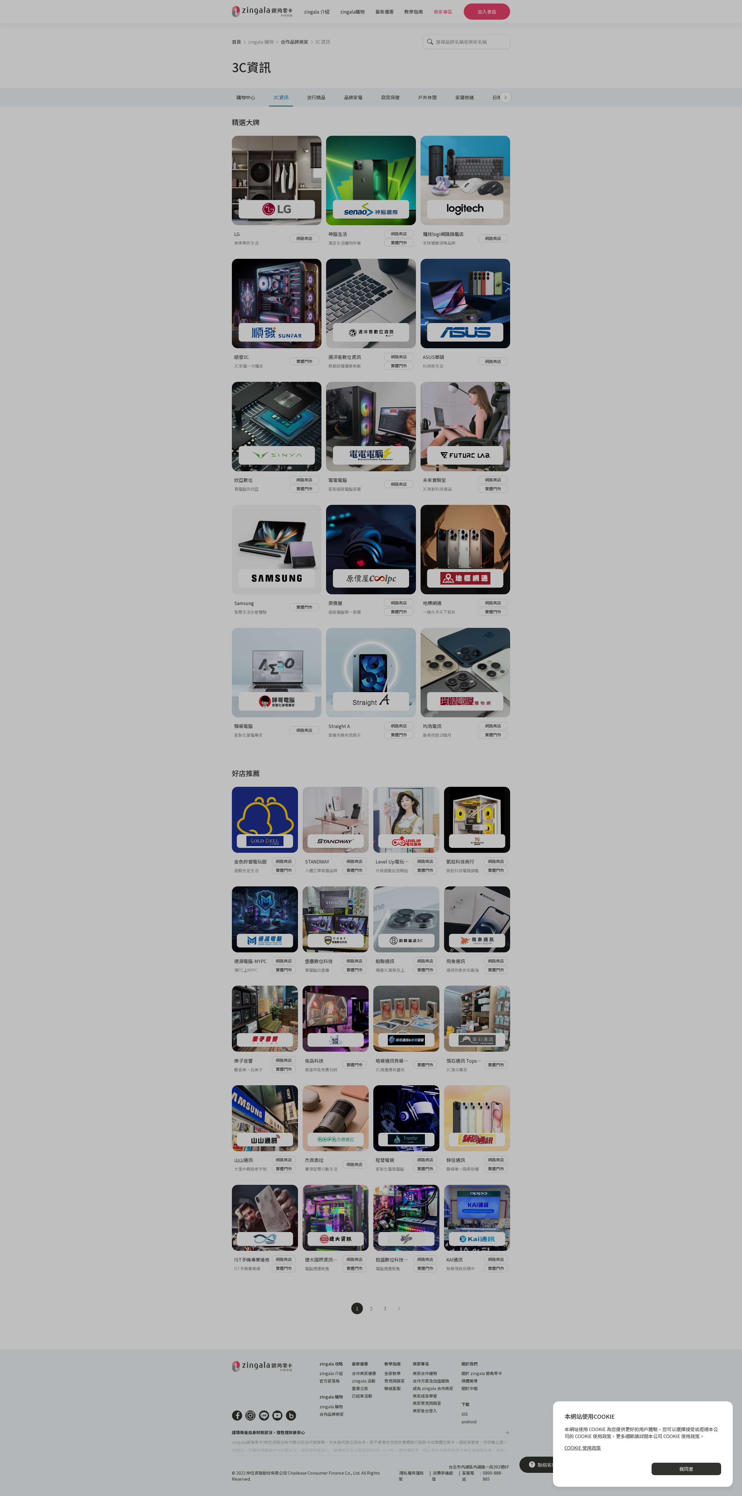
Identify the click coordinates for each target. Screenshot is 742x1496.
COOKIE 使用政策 (583, 1447)
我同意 (686, 1468)
